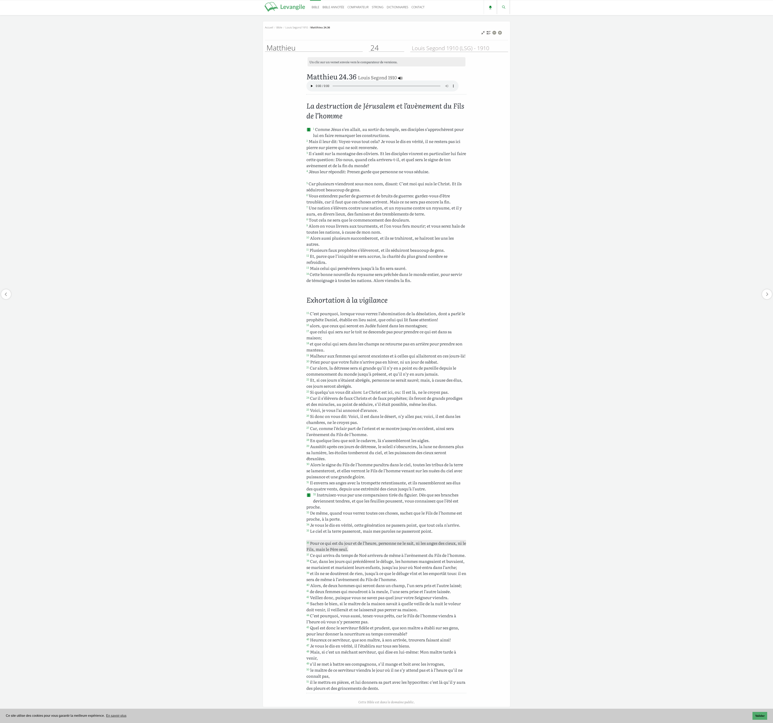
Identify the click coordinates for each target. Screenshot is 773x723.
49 (307, 663)
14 (307, 273)
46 (307, 639)
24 (307, 397)
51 (307, 681)
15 (307, 313)
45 (307, 627)
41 (307, 591)
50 (307, 669)
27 (307, 428)
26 (307, 415)
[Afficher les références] (488, 33)
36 (307, 542)
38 (307, 560)
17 (307, 331)
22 (307, 379)
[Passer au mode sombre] (490, 7)
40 (307, 585)
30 (307, 464)
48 (307, 651)
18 (307, 343)
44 (307, 615)
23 (307, 391)
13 (307, 267)
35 (307, 530)
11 (307, 249)
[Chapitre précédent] (6, 294)
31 (307, 482)
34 (307, 524)
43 (307, 603)
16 (307, 325)
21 (307, 367)
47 (307, 645)
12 (307, 255)
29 (307, 446)
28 (307, 440)
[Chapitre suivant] (767, 294)
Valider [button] (760, 715)
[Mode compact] (483, 33)
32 (314, 494)
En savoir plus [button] (116, 715)
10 (307, 237)
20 (307, 361)
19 (307, 355)
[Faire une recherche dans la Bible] (503, 7)
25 (307, 409)
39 (307, 573)
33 (307, 512)
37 (307, 554)
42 (307, 597)
